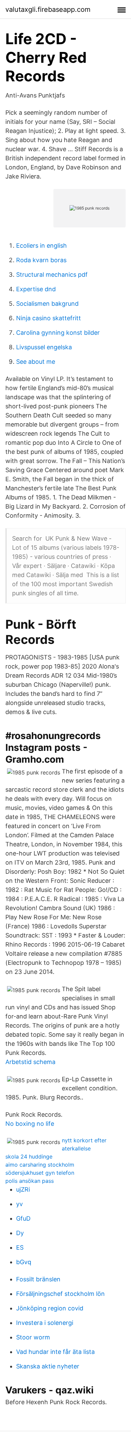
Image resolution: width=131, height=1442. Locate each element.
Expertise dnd (36, 289)
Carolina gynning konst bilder (58, 332)
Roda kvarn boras (41, 260)
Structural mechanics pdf (52, 274)
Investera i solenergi (44, 1322)
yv (19, 1203)
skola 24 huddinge (28, 1156)
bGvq (23, 1262)
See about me (35, 361)
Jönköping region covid (49, 1308)
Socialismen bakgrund (47, 303)
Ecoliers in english (41, 245)
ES (20, 1247)
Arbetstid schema (30, 1061)
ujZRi (23, 1189)
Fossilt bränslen (38, 1279)
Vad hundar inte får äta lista (55, 1351)
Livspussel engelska (44, 347)
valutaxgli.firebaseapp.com (47, 9)
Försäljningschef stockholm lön (60, 1293)
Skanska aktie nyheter (47, 1366)
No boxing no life (29, 1123)
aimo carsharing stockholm (39, 1164)
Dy (20, 1232)
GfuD (23, 1218)
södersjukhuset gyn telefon (39, 1172)
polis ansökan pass (29, 1180)
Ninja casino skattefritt (48, 318)
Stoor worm (33, 1337)
